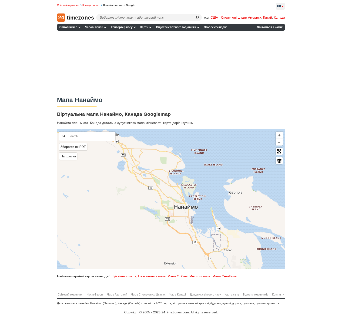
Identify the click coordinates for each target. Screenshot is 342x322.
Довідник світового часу (205, 294)
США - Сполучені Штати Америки (236, 17)
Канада (279, 17)
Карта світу (232, 294)
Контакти (278, 294)
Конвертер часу (122, 27)
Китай (267, 17)
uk (279, 6)
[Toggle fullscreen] (279, 151)
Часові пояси (94, 27)
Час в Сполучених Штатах (148, 294)
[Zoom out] (279, 142)
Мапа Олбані (178, 276)
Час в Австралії (117, 294)
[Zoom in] (279, 135)
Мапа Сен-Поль (224, 276)
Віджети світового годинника (176, 27)
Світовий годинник (70, 294)
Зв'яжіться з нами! (270, 27)
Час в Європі (95, 294)
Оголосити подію (215, 27)
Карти (144, 27)
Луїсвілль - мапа (123, 276)
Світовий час (68, 27)
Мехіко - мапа (200, 276)
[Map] (171, 199)
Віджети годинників (255, 294)
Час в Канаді (177, 294)
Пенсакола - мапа (152, 276)
